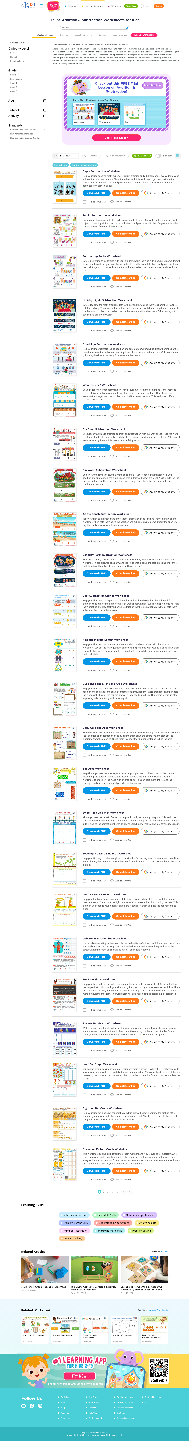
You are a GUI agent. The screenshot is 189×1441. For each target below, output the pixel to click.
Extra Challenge (17, 61)
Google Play (94, 1402)
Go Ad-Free (131, 6)
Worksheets (66, 1397)
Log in (145, 6)
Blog (63, 1407)
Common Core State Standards (24, 129)
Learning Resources (93, 6)
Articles (164, 1251)
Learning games (120, 35)
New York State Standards (21, 133)
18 (117, 1191)
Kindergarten (16, 79)
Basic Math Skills (106, 1215)
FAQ (146, 1402)
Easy (12, 52)
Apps (63, 1402)
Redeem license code (126, 1418)
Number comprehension (140, 1215)
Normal (13, 57)
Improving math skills (109, 1230)
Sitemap (92, 1407)
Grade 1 (13, 83)
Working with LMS (125, 1397)
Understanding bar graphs (114, 1222)
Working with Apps (125, 1402)
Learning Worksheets (157, 1310)
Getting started (95, 1418)
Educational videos (83, 35)
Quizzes (102, 35)
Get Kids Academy (125, 1407)
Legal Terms (87, 1432)
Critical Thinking (73, 1238)
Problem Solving (141, 1230)
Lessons (64, 35)
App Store (93, 1397)
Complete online (125, 193)
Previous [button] (19, 1275)
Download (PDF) (97, 193)
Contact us (65, 1418)
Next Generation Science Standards (26, 138)
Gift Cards (115, 6)
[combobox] (68, 156)
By (55, 156)
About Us (65, 1413)
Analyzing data (147, 1222)
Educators (72, 6)
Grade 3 (13, 91)
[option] (45, 1275)
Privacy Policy (100, 1432)
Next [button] (170, 1275)
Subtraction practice (75, 1215)
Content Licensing (153, 1397)
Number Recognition (75, 1230)
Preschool (14, 74)
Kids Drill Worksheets (144, 34)
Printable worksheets (44, 35)
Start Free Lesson (116, 137)
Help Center (94, 1413)
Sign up (159, 6)
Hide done (167, 155)
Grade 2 (13, 87)
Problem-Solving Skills (76, 1222)
